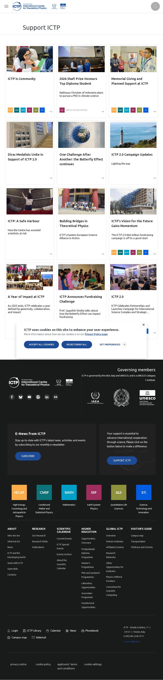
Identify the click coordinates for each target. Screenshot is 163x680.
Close (143, 325)
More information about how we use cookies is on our (66, 334)
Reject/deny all (77, 344)
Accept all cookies (41, 344)
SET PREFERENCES (110, 344)
